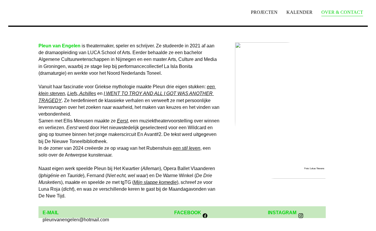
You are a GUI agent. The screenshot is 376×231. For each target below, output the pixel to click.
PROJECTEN (264, 12)
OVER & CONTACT (342, 12)
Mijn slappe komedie (155, 182)
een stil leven (186, 148)
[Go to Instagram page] (300, 215)
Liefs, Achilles (81, 93)
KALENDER (299, 12)
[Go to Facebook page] (205, 215)
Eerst (122, 120)
